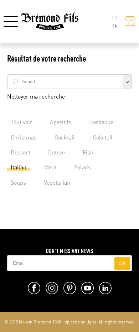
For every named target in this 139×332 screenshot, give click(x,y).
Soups (18, 182)
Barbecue (101, 122)
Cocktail (65, 137)
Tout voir (21, 122)
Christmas (24, 137)
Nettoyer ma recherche (36, 96)
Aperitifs (60, 122)
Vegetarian (57, 182)
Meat (50, 167)
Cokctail (103, 137)
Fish (88, 152)
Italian (18, 167)
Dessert (20, 152)
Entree (56, 152)
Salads (82, 167)
